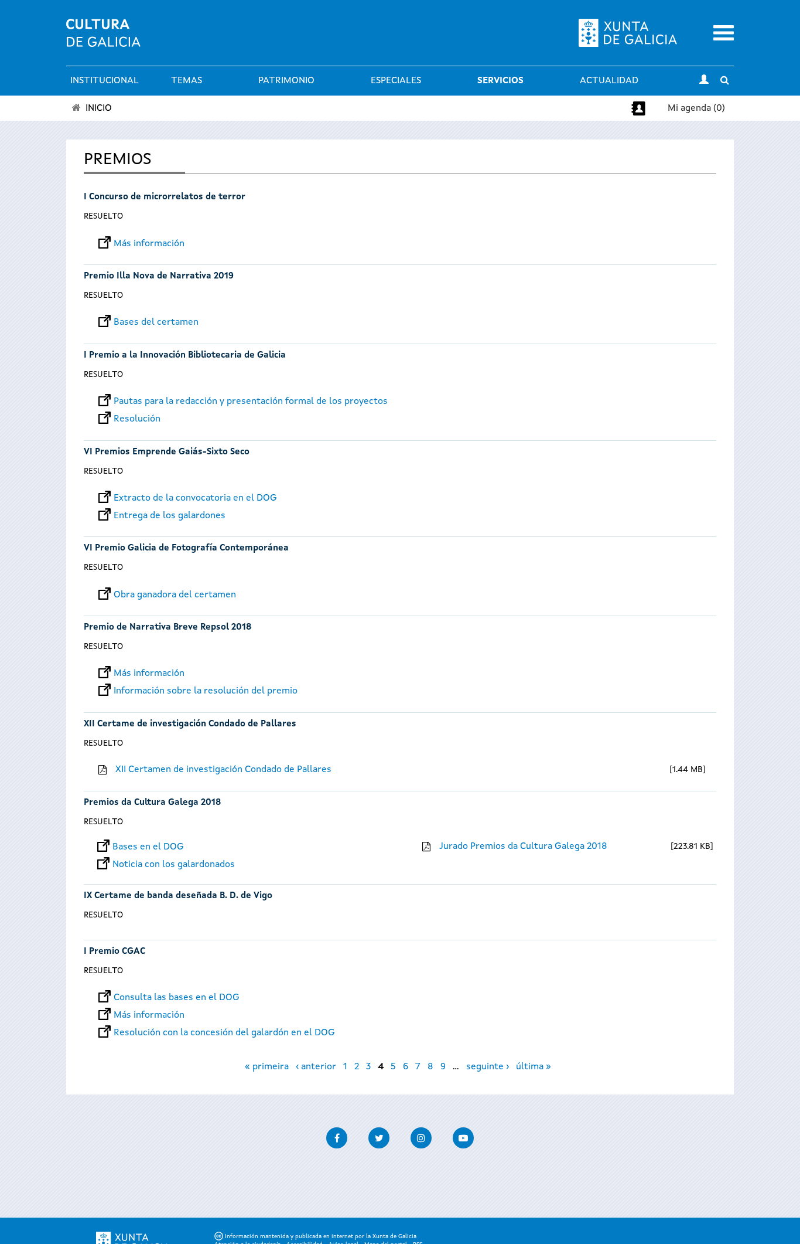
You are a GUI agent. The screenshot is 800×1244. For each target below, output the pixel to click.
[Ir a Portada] (103, 40)
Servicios (500, 81)
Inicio (99, 108)
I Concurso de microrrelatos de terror (164, 197)
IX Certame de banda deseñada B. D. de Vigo (178, 896)
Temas (186, 81)
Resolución (137, 419)
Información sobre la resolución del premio (206, 691)
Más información (149, 244)
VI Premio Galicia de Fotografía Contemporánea (186, 548)
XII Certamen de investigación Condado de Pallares (223, 769)
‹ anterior (316, 1067)
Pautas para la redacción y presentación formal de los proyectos (251, 401)
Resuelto (103, 216)
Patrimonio (286, 81)
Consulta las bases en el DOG (177, 997)
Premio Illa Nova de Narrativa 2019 (159, 276)
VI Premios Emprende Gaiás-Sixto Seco (166, 452)
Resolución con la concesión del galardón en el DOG (224, 1033)
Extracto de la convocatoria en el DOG (195, 498)
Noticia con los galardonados (173, 864)
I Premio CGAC (114, 951)
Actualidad (609, 81)
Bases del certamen (156, 322)
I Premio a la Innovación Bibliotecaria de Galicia (185, 355)
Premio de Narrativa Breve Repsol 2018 (167, 627)
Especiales (396, 81)
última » (533, 1067)
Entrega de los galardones (169, 516)
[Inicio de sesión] (704, 81)
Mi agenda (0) (696, 108)
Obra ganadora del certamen (175, 595)
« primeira (267, 1067)
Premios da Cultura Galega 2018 (152, 802)
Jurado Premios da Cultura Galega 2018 (523, 846)
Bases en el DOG (148, 847)
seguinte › (487, 1067)
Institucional (104, 81)
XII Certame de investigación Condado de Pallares (190, 724)
